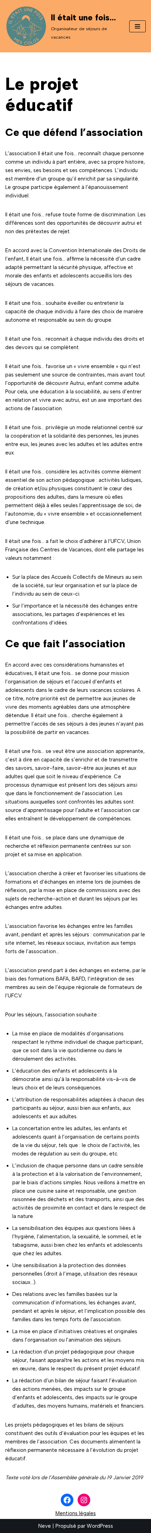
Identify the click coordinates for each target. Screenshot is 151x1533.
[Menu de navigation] (137, 26)
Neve (44, 1526)
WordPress (100, 1526)
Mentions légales (75, 1513)
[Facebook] (67, 1500)
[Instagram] (84, 1500)
